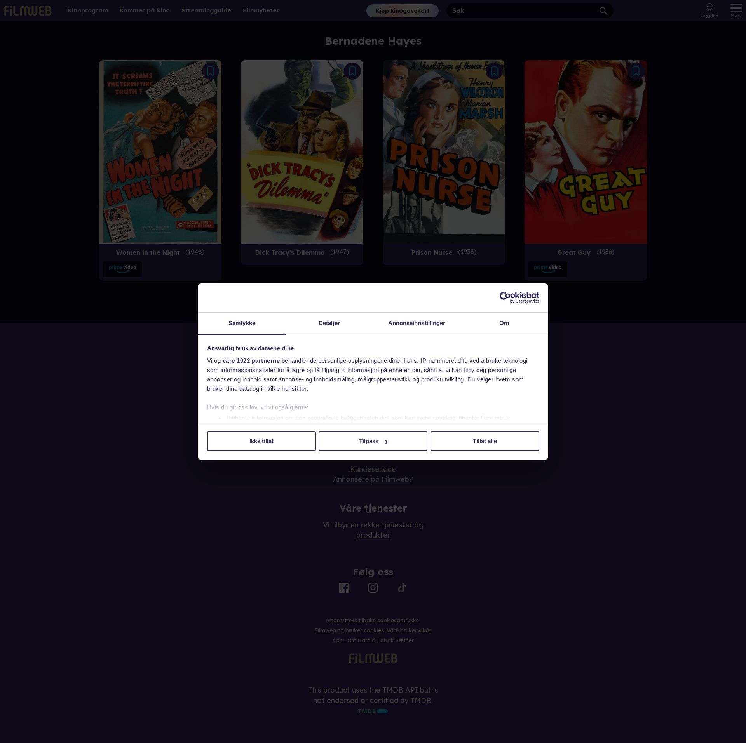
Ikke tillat (261, 441)
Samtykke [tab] (241, 323)
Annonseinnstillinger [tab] (417, 323)
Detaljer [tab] (329, 323)
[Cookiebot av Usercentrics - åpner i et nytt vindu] (505, 297)
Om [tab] (504, 323)
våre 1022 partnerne (251, 360)
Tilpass (368, 441)
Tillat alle (485, 441)
